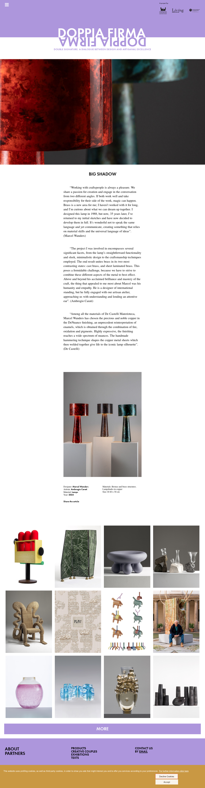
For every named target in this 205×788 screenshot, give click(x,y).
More (102, 729)
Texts (75, 758)
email (143, 751)
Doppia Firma (102, 40)
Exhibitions (80, 755)
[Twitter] (68, 506)
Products (78, 748)
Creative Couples (84, 751)
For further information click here (174, 770)
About (12, 749)
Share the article (71, 501)
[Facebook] (64, 506)
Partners (15, 753)
